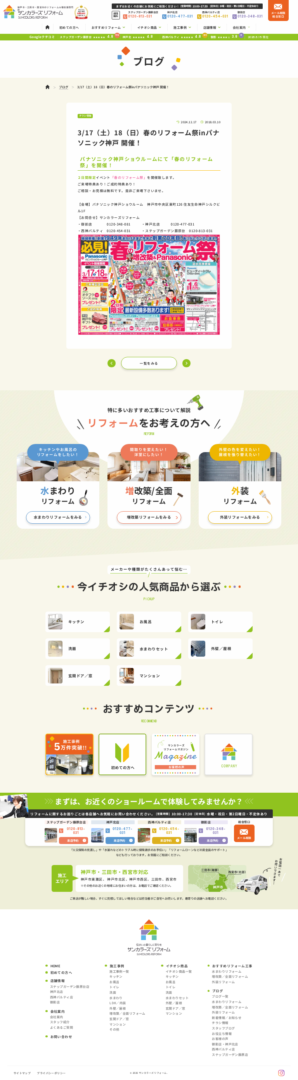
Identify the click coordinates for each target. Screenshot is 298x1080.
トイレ (114, 987)
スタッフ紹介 (60, 1022)
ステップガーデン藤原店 (230, 1054)
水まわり (116, 998)
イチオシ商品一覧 (179, 971)
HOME (55, 966)
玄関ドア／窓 (119, 1019)
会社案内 (56, 1017)
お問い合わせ (61, 1037)
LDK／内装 (117, 1003)
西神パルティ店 (61, 997)
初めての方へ (61, 972)
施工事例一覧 (119, 971)
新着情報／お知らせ (226, 1017)
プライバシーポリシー (51, 1073)
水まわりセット (177, 998)
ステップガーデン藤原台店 (69, 986)
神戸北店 (56, 991)
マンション (117, 1024)
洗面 (112, 992)
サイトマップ (22, 1073)
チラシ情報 (220, 1023)
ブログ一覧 (220, 996)
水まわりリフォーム (226, 971)
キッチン (116, 976)
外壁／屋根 (117, 1008)
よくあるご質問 (61, 1027)
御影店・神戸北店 (225, 1044)
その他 (114, 1029)
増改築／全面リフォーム (127, 1013)
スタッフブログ (223, 1028)
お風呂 (114, 982)
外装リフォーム (223, 982)
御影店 (55, 1002)
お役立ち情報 (222, 1033)
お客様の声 (220, 1038)
